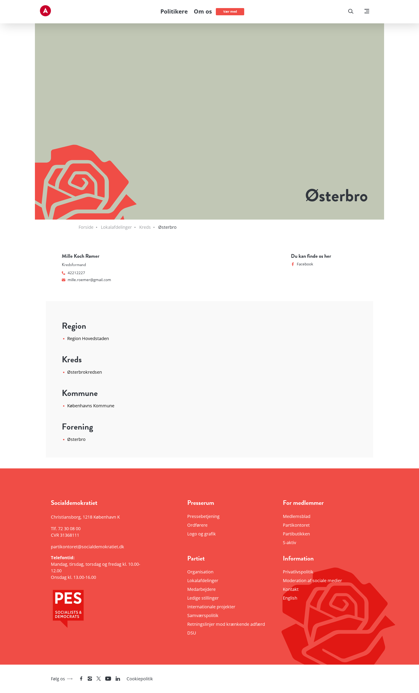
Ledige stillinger (203, 598)
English (290, 598)
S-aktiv (289, 542)
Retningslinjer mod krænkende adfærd (226, 624)
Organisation (200, 572)
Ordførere (197, 525)
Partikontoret (296, 525)
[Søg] (351, 12)
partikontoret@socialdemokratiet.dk (87, 547)
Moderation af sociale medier (312, 580)
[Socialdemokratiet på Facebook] (81, 678)
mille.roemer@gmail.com (89, 279)
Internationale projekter (211, 607)
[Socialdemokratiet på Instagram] (90, 678)
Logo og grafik (201, 534)
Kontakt (291, 589)
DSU (191, 633)
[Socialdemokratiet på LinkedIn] (118, 678)
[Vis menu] (366, 12)
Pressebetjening (203, 516)
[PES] (100, 610)
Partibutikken (296, 534)
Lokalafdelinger (202, 580)
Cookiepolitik (140, 679)
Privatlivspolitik (298, 572)
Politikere (174, 11)
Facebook (305, 264)
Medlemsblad (296, 516)
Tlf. (66, 528)
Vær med (230, 11)
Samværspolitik (202, 615)
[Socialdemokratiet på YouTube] (108, 678)
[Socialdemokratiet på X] (98, 678)
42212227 (76, 272)
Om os (203, 11)
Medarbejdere (201, 589)
